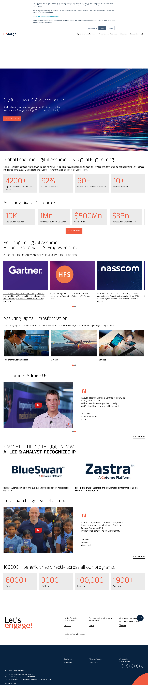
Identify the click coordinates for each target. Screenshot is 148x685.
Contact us (67, 625)
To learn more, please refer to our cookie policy (45, 16)
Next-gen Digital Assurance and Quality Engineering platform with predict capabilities (35, 489)
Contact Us (134, 34)
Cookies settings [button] (92, 28)
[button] (73, 306)
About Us (123, 34)
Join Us (91, 625)
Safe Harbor (68, 659)
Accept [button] (102, 28)
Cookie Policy (93, 662)
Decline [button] (111, 28)
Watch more (139, 437)
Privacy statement (95, 659)
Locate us (67, 639)
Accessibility (68, 662)
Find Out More (74, 231)
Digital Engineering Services (129, 621)
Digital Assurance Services (86, 34)
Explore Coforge (12, 118)
